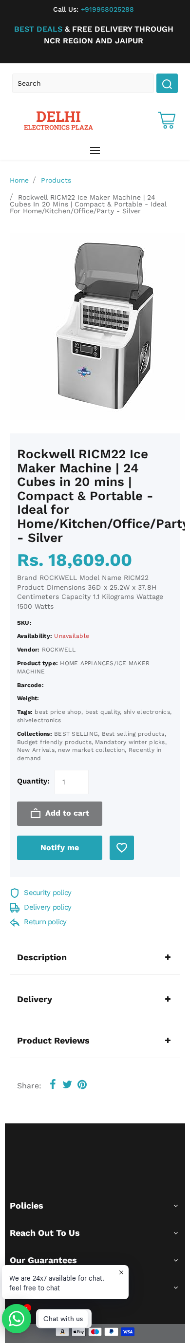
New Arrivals (36, 749)
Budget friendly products (54, 742)
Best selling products (133, 733)
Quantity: (33, 781)
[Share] (52, 1085)
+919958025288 (93, 9)
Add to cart (66, 813)
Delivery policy (46, 907)
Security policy (46, 892)
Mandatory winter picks (130, 742)
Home (19, 180)
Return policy (44, 921)
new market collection (91, 749)
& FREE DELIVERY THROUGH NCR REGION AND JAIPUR (93, 34)
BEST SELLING (76, 733)
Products (56, 180)
